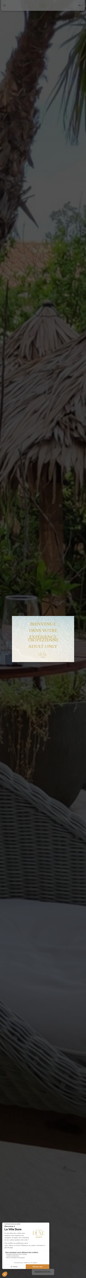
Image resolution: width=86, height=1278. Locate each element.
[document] (43, 639)
